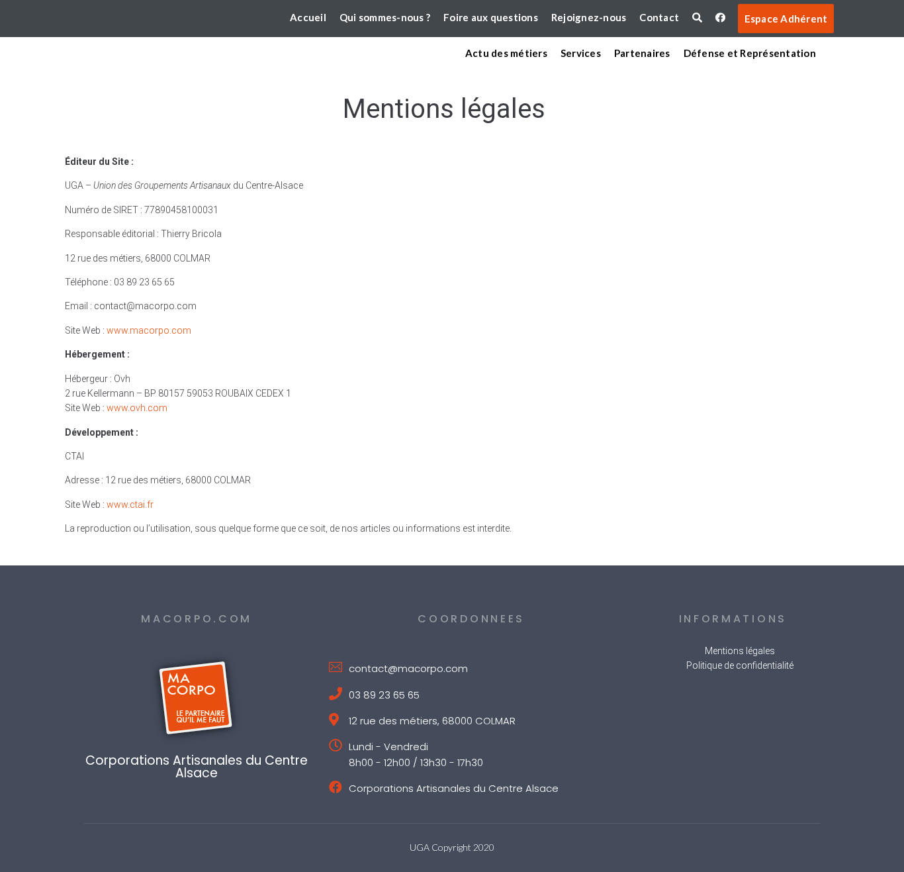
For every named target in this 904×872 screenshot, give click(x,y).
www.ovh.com (137, 408)
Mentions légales (740, 651)
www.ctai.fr (130, 504)
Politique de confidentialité (739, 665)
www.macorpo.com (149, 330)
